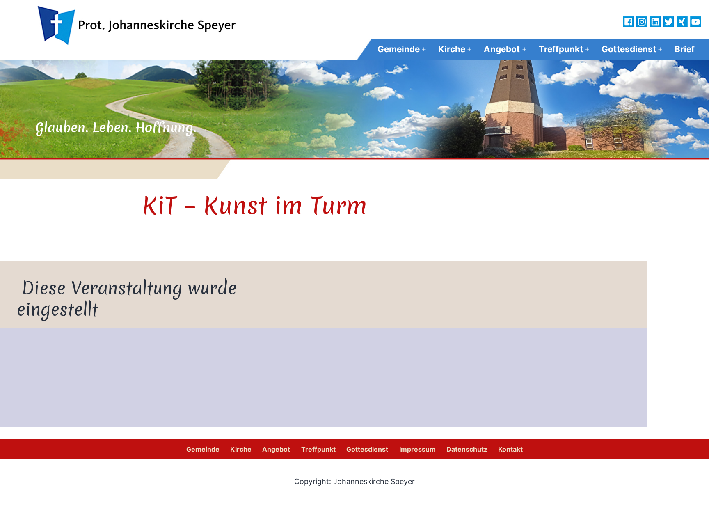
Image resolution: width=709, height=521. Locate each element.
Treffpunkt (561, 49)
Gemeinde (398, 49)
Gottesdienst (629, 49)
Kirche (451, 49)
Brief (685, 49)
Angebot (502, 49)
